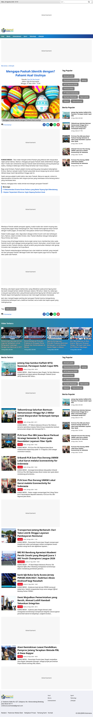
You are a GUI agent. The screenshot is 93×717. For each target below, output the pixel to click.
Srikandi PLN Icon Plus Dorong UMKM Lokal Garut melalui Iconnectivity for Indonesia (80, 150)
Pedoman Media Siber (15, 713)
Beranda (4, 66)
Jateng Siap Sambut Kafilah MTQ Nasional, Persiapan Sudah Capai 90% (81, 114)
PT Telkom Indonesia (71, 93)
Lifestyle (41, 36)
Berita (20, 369)
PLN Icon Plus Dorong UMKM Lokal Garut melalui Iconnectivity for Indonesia (80, 161)
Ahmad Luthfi (68, 76)
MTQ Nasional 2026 (70, 84)
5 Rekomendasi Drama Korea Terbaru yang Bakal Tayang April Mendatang (30, 189)
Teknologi (33, 36)
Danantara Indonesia (71, 80)
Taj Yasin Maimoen (70, 97)
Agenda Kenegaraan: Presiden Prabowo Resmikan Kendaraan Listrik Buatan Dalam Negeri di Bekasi (57, 344)
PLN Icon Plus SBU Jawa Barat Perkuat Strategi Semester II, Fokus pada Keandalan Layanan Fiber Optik (81, 138)
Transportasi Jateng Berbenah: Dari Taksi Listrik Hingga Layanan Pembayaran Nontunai (36, 532)
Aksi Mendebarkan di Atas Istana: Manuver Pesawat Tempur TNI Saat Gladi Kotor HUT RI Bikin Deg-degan (80, 344)
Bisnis (8, 36)
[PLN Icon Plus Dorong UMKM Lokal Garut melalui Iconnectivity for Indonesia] (66, 162)
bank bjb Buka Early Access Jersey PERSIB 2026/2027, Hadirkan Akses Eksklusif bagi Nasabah (36, 577)
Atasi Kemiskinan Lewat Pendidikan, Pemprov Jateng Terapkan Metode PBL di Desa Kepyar (38, 650)
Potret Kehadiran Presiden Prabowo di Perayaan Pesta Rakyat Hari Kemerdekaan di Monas (34, 344)
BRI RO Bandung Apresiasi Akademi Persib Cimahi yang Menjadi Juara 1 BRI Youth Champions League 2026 (36, 555)
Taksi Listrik (84, 97)
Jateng (84, 80)
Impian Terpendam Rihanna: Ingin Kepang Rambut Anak (24, 192)
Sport (25, 36)
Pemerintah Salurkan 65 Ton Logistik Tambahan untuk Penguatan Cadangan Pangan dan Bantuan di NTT (11, 344)
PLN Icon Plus (68, 89)
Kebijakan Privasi (30, 713)
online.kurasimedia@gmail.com (12, 706)
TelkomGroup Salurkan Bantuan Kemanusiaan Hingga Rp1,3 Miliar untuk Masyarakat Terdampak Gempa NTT (81, 125)
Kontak (50, 713)
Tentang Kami (42, 713)
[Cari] (88, 1)
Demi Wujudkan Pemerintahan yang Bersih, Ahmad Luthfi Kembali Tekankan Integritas (37, 600)
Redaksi (4, 713)
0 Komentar (7, 125)
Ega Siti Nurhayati (33, 79)
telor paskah (10, 309)
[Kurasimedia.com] (7, 30)
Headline (21, 562)
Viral (2, 36)
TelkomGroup (77, 101)
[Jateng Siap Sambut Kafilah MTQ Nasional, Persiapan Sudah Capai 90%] (66, 115)
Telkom (66, 101)
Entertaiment (17, 36)
